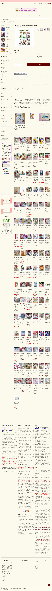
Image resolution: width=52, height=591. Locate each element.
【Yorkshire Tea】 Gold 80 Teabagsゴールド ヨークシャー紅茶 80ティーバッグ (8, 44)
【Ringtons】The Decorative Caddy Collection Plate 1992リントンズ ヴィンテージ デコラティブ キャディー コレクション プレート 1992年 (47, 339)
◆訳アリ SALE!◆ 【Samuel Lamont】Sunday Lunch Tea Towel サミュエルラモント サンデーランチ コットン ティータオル (23, 195)
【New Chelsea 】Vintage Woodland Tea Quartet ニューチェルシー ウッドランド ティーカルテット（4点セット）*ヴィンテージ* (29, 147)
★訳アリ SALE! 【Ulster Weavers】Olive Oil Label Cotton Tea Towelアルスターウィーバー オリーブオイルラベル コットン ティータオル (47, 290)
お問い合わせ (38, 15)
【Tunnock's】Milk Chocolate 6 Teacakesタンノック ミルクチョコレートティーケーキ (8, 49)
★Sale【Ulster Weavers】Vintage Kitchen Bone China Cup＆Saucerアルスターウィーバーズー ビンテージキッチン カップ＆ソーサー (16, 274)
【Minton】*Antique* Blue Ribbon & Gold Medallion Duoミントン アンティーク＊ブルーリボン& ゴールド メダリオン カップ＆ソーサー (22, 210)
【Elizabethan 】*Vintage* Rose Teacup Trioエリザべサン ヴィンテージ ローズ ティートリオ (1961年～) (17, 387)
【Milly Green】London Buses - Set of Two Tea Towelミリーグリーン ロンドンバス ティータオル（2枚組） (16, 372)
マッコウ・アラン (11, 22)
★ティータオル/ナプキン (6, 21)
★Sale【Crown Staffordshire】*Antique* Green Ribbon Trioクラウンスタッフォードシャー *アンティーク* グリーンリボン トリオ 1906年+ (41, 226)
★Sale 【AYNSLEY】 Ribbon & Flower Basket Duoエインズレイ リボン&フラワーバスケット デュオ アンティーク (47, 145)
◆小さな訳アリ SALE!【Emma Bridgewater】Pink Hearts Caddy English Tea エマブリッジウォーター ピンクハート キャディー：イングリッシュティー (16, 322)
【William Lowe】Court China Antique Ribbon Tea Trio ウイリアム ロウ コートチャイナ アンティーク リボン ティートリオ (23, 290)
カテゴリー (17, 15)
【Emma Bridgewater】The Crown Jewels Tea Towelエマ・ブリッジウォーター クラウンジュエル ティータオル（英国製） (41, 387)
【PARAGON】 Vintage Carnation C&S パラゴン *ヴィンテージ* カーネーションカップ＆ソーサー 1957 (29, 194)
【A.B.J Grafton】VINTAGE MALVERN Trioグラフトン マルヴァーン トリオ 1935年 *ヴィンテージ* (47, 355)
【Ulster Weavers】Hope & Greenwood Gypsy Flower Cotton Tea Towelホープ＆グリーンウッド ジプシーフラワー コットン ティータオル (22, 339)
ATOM (37, 568)
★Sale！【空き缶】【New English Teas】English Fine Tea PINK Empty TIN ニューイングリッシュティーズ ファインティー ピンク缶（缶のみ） (23, 242)
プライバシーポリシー (37, 566)
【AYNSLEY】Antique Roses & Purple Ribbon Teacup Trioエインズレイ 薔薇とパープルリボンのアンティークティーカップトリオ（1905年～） (41, 372)
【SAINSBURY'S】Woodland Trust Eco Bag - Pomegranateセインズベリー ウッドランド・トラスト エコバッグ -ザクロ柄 (41, 355)
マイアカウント (45, 560)
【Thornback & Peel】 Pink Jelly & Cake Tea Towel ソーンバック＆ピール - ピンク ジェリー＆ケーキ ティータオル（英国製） (35, 387)
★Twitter (3, 580)
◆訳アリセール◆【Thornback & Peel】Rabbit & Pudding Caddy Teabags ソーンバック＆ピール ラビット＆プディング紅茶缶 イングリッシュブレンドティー (29, 210)
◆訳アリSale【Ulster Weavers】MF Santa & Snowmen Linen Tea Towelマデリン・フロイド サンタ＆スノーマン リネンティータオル (16, 242)
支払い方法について (37, 561)
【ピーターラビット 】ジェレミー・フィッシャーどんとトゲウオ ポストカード (16, 225)
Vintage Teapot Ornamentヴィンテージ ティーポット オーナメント (47, 241)
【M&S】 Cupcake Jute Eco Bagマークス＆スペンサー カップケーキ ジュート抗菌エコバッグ (16, 338)
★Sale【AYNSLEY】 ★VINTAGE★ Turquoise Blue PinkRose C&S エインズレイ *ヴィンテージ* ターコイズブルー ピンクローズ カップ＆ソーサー (23, 179)
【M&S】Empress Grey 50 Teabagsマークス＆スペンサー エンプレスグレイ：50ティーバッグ (8, 34)
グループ (23, 15)
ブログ (34, 15)
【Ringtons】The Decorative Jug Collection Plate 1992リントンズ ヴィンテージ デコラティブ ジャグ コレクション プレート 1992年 (41, 339)
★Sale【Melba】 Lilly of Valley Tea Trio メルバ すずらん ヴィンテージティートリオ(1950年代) (35, 226)
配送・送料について (37, 562)
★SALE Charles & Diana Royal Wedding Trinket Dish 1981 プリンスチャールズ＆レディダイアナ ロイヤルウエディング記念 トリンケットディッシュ (35, 179)
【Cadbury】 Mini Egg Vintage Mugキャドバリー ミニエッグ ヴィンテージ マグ (35, 146)
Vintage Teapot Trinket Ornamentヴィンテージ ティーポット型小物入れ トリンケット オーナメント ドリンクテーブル (41, 195)
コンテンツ (28, 15)
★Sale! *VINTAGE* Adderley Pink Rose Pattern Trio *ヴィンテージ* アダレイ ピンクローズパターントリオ (41, 161)
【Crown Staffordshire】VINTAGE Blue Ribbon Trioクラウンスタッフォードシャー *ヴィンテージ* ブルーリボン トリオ (29, 242)
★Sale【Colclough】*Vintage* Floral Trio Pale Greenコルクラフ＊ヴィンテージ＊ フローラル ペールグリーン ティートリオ (16, 259)
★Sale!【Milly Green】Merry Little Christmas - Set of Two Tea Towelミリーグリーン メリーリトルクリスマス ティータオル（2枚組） (29, 306)
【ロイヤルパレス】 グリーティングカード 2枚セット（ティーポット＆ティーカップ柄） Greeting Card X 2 (41, 258)
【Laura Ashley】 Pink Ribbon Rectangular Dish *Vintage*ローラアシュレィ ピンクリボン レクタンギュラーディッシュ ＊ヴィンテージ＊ (29, 355)
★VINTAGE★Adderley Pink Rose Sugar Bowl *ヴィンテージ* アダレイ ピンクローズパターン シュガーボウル (35, 340)
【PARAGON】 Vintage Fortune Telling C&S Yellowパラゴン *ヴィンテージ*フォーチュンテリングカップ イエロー (16, 163)
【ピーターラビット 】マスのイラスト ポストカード (41, 209)
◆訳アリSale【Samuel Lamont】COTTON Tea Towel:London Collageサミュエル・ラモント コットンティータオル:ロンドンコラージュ (35, 290)
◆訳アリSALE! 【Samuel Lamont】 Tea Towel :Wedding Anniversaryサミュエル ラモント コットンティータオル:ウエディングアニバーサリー (29, 339)
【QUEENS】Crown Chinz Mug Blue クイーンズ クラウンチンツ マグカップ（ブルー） (41, 321)
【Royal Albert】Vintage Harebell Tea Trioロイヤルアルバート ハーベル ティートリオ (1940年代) (35, 321)
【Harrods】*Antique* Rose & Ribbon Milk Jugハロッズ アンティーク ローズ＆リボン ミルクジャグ (29, 162)
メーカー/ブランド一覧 (6, 22)
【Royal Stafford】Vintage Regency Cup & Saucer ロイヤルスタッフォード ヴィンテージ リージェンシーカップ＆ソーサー (41, 306)
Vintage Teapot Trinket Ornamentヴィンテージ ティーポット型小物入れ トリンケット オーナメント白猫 (35, 194)
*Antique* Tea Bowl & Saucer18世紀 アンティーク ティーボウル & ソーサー (29, 178)
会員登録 (40, 3)
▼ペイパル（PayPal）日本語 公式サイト (26, 508)
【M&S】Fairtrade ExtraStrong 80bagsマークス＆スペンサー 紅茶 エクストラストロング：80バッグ (8, 28)
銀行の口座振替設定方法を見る (22, 462)
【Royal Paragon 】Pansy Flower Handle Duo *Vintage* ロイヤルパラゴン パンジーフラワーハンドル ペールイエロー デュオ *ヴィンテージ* (47, 321)
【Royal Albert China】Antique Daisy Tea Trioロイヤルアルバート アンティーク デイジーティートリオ (22, 162)
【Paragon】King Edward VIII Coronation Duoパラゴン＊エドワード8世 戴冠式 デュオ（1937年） (35, 372)
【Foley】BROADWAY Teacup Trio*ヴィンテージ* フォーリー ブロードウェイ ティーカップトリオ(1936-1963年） (23, 372)
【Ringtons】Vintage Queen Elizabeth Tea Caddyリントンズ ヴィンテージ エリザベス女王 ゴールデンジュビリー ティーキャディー (17, 306)
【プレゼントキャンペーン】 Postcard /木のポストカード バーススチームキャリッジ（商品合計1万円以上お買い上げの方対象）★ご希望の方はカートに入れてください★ (47, 161)
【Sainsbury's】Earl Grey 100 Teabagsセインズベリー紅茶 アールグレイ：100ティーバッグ (23, 321)
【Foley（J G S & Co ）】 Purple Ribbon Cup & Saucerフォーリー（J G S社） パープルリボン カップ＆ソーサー (35, 242)
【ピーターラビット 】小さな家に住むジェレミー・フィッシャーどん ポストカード (47, 209)
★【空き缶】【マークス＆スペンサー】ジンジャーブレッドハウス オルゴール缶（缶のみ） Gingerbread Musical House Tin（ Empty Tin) (29, 290)
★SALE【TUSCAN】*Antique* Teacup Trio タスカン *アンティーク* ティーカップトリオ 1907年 (16, 145)
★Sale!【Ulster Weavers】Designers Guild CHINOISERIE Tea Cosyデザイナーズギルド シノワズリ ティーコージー (35, 274)
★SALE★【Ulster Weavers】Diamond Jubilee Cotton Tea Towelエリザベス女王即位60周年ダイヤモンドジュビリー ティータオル (23, 305)
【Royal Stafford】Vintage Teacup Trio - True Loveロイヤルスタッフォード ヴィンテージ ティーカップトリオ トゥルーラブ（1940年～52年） (47, 372)
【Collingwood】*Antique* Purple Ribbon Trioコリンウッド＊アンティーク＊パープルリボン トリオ (47, 259)
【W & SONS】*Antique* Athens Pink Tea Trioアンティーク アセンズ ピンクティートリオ (16, 209)
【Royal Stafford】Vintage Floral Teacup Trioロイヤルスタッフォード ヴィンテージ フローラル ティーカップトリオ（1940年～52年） (23, 387)
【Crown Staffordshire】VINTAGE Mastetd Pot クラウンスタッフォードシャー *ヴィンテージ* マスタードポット (47, 273)
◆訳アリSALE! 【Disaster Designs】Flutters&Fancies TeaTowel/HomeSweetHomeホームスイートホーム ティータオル (17, 404)
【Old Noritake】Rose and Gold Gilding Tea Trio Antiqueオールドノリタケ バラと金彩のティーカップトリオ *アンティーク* (29, 321)
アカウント (36, 3)
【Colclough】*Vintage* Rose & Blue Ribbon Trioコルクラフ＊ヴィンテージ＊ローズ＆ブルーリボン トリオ (47, 194)
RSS (35, 568)
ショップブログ (36, 567)
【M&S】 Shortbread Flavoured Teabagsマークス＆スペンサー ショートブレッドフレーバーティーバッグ (8, 39)
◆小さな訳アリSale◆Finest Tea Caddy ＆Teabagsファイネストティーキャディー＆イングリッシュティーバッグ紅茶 (22, 274)
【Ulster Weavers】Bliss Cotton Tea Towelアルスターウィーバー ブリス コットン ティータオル (32, 121)
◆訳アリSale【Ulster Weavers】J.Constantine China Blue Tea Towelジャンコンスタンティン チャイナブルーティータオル (41, 179)
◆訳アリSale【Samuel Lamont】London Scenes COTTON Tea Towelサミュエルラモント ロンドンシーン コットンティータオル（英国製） (17, 290)
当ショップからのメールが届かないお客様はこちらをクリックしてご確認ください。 (6, 156)
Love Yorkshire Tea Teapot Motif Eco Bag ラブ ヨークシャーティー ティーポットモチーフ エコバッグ (16, 196)
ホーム (12, 15)
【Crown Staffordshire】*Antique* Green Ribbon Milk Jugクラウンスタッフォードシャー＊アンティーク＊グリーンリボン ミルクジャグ (47, 226)
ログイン (44, 3)
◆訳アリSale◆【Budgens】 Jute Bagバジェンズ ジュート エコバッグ (47, 305)
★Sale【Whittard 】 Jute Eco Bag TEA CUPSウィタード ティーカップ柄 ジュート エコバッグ (22, 259)
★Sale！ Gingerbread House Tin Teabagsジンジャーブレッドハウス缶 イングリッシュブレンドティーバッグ (47, 179)
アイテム (49, 3)
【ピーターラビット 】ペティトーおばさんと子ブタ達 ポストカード (22, 225)
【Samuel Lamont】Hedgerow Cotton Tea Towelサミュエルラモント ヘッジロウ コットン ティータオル (19, 127)
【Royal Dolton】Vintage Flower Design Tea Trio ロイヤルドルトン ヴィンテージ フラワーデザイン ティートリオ (35, 305)
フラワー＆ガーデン (12, 21)
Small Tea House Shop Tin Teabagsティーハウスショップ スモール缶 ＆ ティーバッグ (41, 241)
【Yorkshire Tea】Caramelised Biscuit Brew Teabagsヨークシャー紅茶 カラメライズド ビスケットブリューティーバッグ (41, 274)
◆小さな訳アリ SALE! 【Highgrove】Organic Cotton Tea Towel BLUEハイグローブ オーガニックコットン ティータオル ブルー (16, 355)
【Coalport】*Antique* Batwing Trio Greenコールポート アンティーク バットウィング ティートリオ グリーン (29, 226)
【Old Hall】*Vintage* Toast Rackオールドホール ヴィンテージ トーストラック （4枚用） (29, 258)
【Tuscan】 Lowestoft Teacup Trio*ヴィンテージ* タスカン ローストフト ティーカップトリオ (16, 180)
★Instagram (3, 579)
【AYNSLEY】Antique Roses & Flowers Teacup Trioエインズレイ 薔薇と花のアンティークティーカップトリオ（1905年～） (47, 387)
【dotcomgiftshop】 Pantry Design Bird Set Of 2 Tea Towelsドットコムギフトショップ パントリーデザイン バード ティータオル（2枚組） (44, 123)
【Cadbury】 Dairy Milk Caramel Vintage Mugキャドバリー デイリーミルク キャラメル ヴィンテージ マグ (41, 147)
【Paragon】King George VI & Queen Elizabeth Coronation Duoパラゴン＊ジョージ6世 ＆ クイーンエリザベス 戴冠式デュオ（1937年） (29, 372)
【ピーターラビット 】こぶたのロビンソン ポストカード (35, 209)
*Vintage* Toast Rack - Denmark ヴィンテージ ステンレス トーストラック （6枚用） (35, 258)
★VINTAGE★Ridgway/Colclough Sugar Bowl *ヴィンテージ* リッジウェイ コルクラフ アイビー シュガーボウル (35, 162)
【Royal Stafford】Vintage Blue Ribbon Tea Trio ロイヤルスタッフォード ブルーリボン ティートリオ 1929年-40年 (23, 355)
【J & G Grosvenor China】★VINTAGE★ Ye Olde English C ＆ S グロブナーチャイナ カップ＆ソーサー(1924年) (29, 386)
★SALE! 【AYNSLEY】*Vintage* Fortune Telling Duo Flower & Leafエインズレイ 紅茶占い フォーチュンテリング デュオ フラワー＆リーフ (23, 145)
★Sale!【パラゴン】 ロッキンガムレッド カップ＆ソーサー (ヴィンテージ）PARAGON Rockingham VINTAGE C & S (41, 290)
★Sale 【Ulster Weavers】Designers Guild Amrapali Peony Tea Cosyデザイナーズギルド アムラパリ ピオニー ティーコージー (29, 274)
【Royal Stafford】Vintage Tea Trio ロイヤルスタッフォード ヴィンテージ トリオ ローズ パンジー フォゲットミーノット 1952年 (35, 355)
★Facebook (3, 576)
